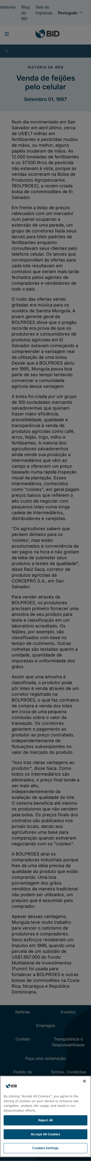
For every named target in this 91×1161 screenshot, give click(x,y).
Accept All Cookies (45, 1134)
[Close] (84, 1081)
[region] (45, 1116)
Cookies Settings (45, 1148)
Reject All (45, 1120)
